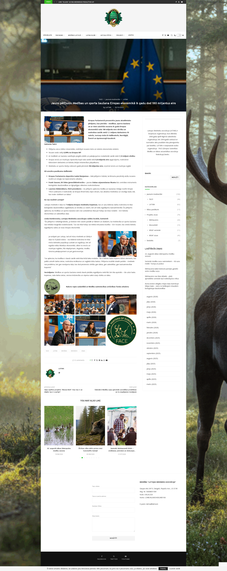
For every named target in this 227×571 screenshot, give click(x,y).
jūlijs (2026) (151, 302)
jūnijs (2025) (151, 369)
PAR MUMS (59, 35)
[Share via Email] (106, 360)
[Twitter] (179, 2)
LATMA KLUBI (90, 35)
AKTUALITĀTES (105, 35)
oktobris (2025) (152, 348)
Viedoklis (163, 240)
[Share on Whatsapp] (104, 360)
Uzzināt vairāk (174, 568)
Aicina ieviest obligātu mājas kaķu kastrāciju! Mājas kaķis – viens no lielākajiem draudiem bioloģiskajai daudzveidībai (162, 286)
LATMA (108, 107)
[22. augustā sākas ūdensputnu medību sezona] (59, 425)
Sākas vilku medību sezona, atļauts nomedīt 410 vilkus (81, 2)
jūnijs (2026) (151, 307)
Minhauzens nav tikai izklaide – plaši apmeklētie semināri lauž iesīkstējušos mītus (162, 277)
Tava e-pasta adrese (99, 496)
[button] (54, 2)
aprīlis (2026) (151, 317)
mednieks (74, 351)
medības (64, 351)
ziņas (83, 351)
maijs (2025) (151, 374)
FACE (164, 199)
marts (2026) (151, 322)
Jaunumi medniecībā (163, 194)
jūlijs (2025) (151, 363)
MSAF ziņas (164, 235)
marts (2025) (151, 384)
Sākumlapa (47, 35)
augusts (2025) (152, 358)
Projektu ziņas (163, 215)
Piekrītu (163, 568)
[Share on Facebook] (94, 360)
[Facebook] (176, 2)
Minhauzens (164, 220)
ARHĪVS (131, 35)
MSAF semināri (164, 230)
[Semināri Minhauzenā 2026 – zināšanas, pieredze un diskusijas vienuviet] (122, 425)
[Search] (171, 35)
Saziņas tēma (96, 506)
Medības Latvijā (74, 35)
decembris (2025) (153, 338)
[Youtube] (182, 2)
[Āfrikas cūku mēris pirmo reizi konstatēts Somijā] (90, 425)
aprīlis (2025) (151, 379)
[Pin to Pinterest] (99, 360)
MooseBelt (164, 225)
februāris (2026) (153, 327)
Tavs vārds (95, 486)
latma (55, 351)
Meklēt (148, 173)
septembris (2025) (153, 353)
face (47, 351)
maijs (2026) (151, 312)
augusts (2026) (152, 296)
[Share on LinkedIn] (102, 360)
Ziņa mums (95, 516)
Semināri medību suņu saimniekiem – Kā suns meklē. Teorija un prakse (162, 262)
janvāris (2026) (152, 333)
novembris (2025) (153, 343)
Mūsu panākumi (163, 209)
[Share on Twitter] (97, 360)
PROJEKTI (119, 35)
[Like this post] (92, 360)
